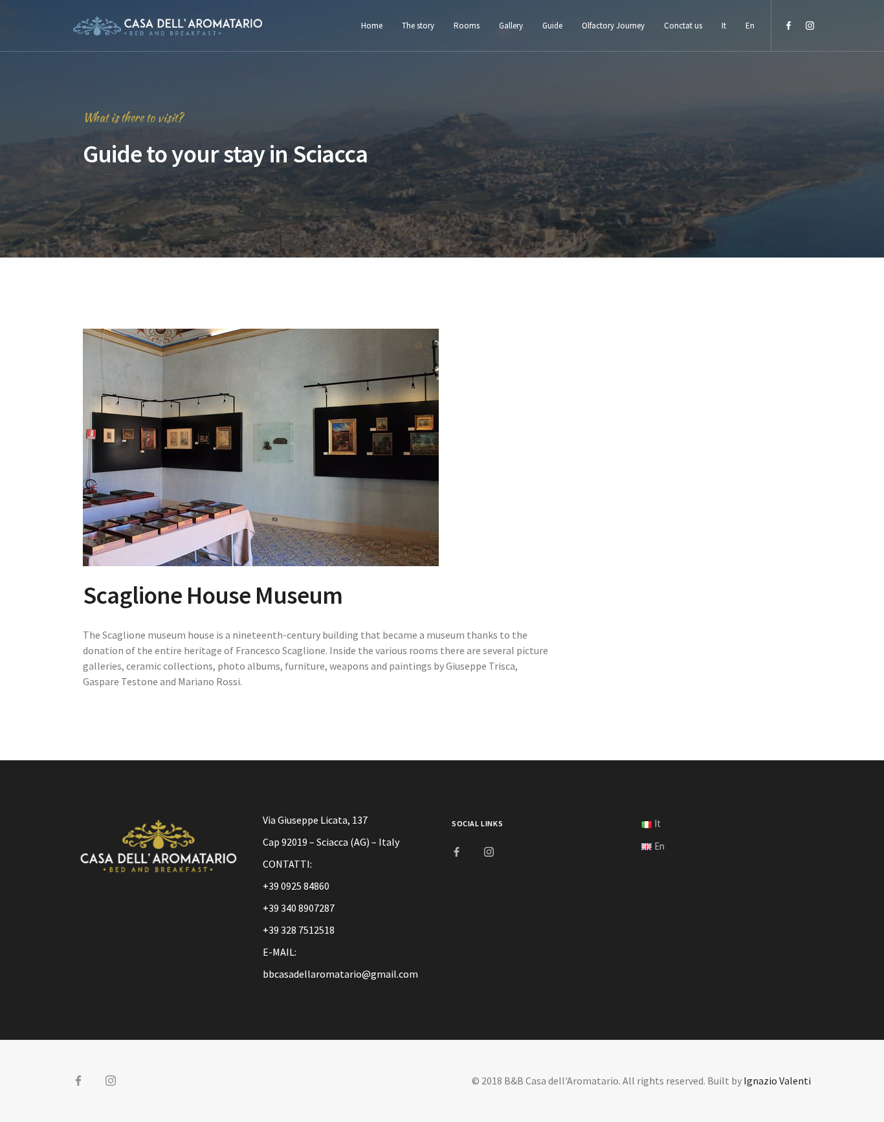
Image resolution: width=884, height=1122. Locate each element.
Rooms (467, 25)
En (750, 25)
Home (371, 25)
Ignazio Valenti (777, 1080)
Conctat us (683, 25)
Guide (552, 25)
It (724, 25)
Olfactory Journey (613, 25)
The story (418, 25)
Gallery (511, 25)
